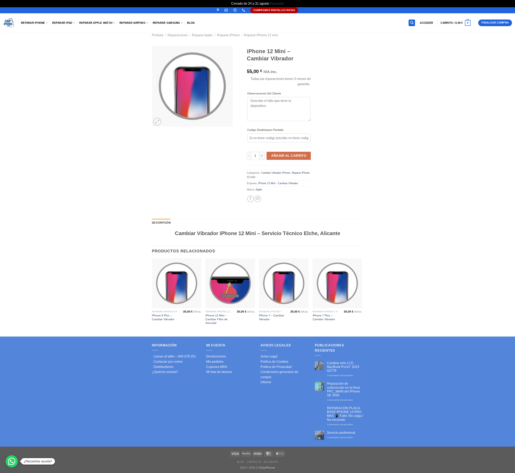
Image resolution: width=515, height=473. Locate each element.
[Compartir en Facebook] (250, 198)
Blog (191, 22)
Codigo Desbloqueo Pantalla (265, 129)
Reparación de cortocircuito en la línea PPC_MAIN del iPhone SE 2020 (343, 389)
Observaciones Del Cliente (264, 93)
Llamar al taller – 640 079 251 (174, 356)
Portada (157, 35)
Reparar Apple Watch (95, 22)
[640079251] (244, 10)
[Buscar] (412, 23)
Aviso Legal (269, 356)
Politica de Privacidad (276, 367)
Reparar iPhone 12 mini (261, 35)
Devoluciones (216, 356)
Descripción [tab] (161, 222)
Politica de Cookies (274, 361)
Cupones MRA (216, 367)
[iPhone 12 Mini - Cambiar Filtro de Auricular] (230, 283)
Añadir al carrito (288, 155)
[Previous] (152, 297)
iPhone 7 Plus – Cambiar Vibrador (324, 317)
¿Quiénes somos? (165, 372)
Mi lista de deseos (219, 372)
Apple (258, 189)
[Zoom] (157, 122)
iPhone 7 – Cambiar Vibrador (271, 317)
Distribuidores (162, 367)
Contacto (254, 462)
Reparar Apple (202, 35)
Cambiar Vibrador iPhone (275, 172)
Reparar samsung (166, 22)
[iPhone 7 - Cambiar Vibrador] (284, 283)
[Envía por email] (257, 198)
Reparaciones (178, 35)
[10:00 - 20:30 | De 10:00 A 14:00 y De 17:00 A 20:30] (235, 10)
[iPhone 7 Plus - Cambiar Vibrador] (337, 283)
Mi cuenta (271, 462)
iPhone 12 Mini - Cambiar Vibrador (278, 183)
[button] (12, 461)
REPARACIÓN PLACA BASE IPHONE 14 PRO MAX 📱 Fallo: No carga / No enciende (345, 413)
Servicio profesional (341, 432)
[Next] (362, 297)
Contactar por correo (167, 361)
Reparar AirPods (132, 22)
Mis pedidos (215, 361)
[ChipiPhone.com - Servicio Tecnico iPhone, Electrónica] (9, 23)
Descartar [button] (277, 3)
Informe (266, 382)
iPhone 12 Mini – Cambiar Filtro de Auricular (216, 319)
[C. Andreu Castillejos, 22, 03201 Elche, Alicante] (218, 10)
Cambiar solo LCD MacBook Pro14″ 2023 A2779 (343, 366)
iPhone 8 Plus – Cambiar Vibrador (163, 317)
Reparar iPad (62, 22)
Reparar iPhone (33, 22)
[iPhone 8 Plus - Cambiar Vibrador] (177, 283)
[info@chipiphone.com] (227, 10)
